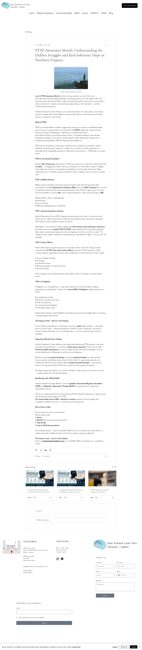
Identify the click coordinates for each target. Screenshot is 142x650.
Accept (134, 647)
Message (99, 580)
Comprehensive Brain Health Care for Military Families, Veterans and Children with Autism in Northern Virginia (71, 491)
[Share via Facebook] (36, 450)
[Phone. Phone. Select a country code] (120, 575)
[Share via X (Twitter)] (41, 450)
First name (99, 562)
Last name (119, 562)
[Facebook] (62, 558)
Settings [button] (115, 647)
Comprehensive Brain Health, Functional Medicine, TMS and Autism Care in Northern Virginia (39, 491)
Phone (118, 571)
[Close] (140, 646)
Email (98, 571)
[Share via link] (50, 450)
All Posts (29, 32)
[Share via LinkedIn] (46, 450)
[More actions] (105, 45)
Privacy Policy (76, 647)
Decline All (124, 647)
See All (114, 467)
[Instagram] (57, 558)
